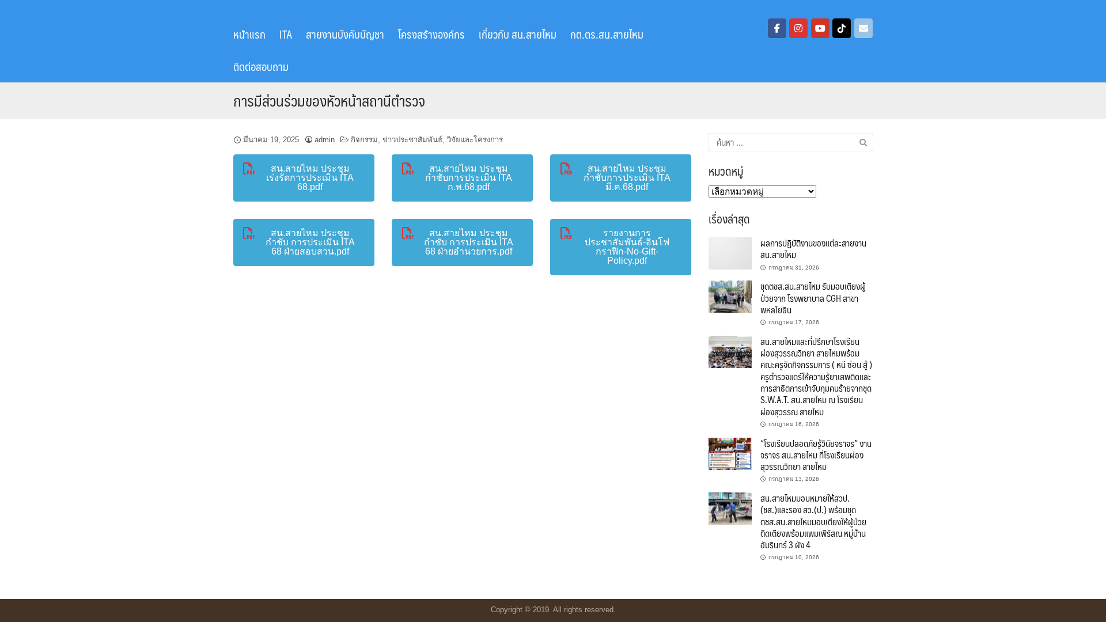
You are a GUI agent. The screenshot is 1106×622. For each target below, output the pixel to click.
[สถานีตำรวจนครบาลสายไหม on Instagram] (798, 28)
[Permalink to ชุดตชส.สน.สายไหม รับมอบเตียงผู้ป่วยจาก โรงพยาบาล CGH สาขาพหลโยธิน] (730, 296)
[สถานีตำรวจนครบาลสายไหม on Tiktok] (841, 28)
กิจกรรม (364, 139)
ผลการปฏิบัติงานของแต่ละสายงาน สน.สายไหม (813, 248)
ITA (285, 34)
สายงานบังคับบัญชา (345, 34)
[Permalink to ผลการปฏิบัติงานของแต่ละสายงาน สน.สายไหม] (730, 252)
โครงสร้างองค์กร (431, 34)
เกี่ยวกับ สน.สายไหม (517, 34)
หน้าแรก (249, 34)
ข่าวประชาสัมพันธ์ (412, 139)
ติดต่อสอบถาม (261, 66)
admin (325, 139)
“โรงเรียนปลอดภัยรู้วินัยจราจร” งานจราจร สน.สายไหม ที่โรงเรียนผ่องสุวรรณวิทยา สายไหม (816, 455)
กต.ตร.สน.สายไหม (606, 34)
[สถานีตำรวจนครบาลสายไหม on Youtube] (820, 28)
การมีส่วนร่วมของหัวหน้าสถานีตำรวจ (329, 100)
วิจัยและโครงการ (475, 139)
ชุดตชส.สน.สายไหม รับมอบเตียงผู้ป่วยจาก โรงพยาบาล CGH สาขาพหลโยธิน (812, 297)
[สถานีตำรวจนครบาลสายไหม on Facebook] (777, 28)
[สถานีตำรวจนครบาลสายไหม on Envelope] (863, 28)
